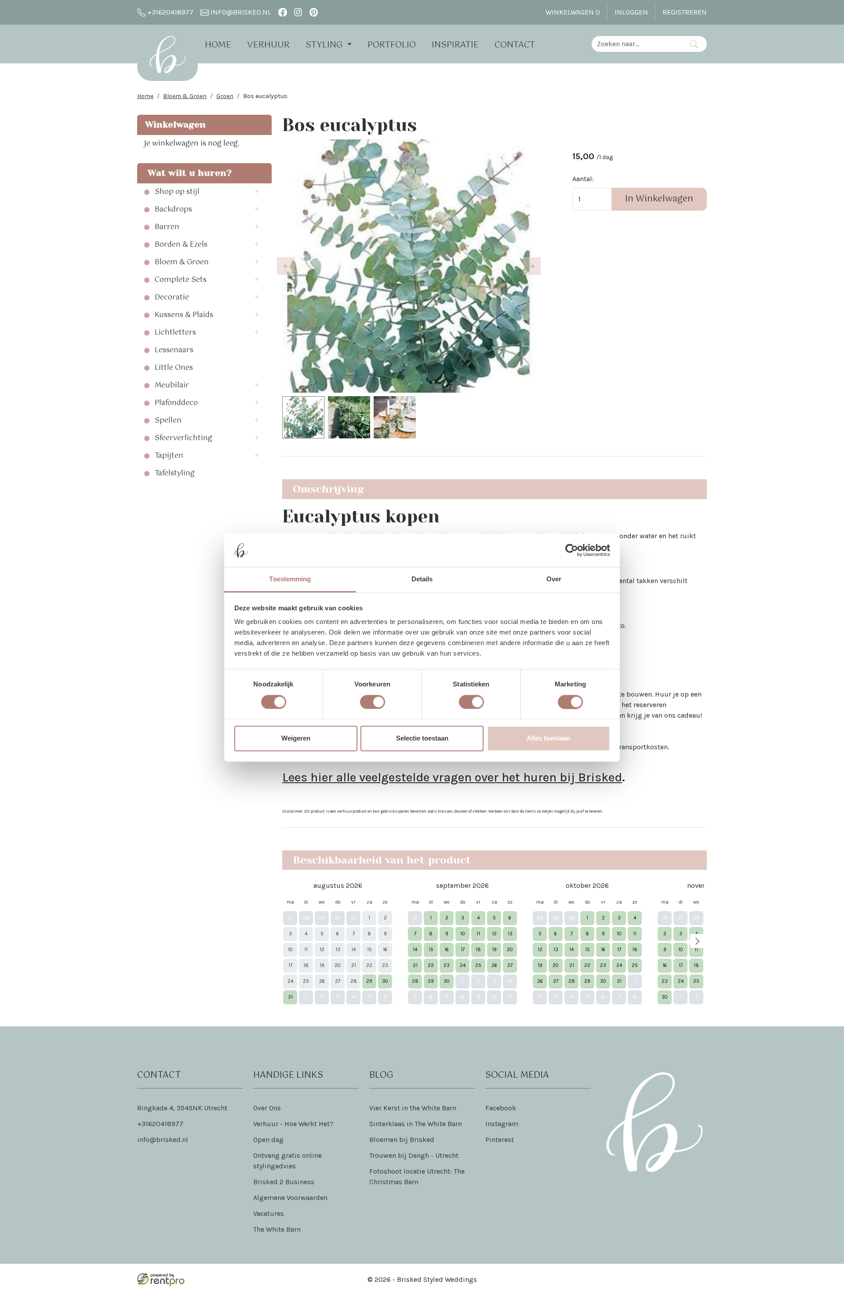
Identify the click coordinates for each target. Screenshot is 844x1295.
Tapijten (169, 456)
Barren (167, 227)
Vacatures (268, 1213)
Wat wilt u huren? (187, 173)
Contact (515, 45)
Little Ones (174, 368)
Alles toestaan (548, 738)
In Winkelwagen (659, 199)
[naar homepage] (167, 54)
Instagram (501, 1124)
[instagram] (298, 12)
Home (218, 45)
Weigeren (295, 738)
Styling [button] (325, 45)
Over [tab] (553, 579)
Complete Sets (181, 280)
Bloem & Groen (185, 96)
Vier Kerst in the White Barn (412, 1108)
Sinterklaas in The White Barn (415, 1124)
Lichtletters (175, 333)
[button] (259, 192)
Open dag (268, 1139)
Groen (224, 96)
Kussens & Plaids (184, 315)
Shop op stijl (177, 192)
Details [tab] (422, 579)
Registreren (684, 12)
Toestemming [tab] (290, 579)
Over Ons (267, 1108)
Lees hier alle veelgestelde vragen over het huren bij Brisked (452, 777)
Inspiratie (455, 45)
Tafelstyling (175, 473)
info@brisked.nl (240, 12)
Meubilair (172, 385)
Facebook (500, 1108)
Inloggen (631, 12)
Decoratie (172, 297)
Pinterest (499, 1139)
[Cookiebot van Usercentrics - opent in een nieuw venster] (571, 550)
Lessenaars (174, 350)
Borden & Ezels (181, 245)
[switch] (372, 702)
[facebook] (282, 12)
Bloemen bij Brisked (401, 1139)
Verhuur (268, 45)
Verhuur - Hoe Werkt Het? (293, 1124)
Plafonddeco (176, 403)
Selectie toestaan (422, 738)
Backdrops (173, 209)
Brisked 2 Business (283, 1182)
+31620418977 (169, 12)
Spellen (168, 421)
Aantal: (583, 179)
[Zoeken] (694, 44)
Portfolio (391, 45)
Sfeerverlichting (183, 438)
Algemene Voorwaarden (290, 1197)
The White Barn (277, 1229)
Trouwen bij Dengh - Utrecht (413, 1155)
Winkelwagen (573, 12)
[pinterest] (313, 12)
